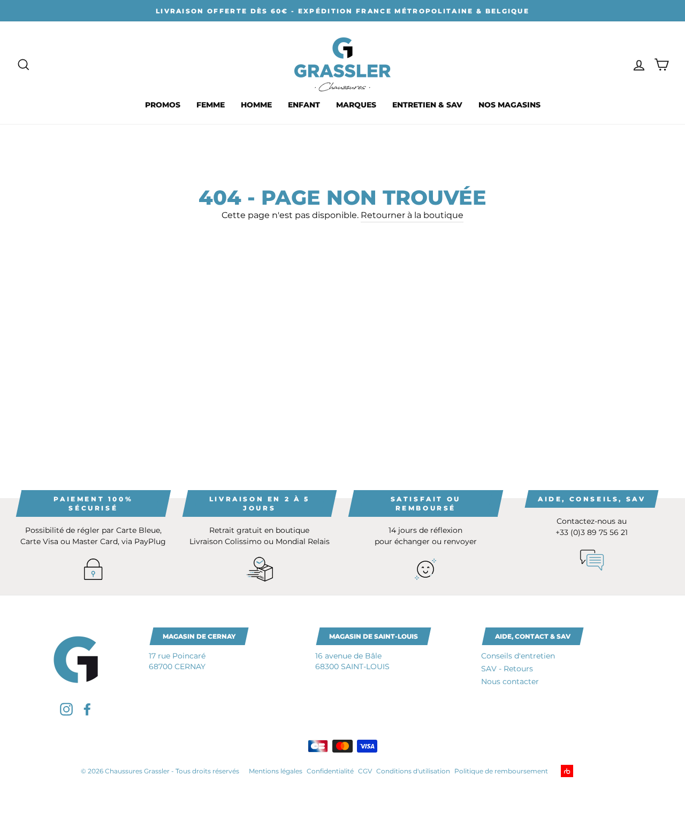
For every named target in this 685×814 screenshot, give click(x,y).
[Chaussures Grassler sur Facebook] (87, 709)
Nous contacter (510, 681)
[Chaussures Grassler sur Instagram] (66, 709)
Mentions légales (275, 771)
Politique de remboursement (501, 771)
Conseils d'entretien (518, 656)
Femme (210, 105)
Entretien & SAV (427, 105)
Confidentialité (330, 771)
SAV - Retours (507, 668)
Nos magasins (509, 105)
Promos (162, 105)
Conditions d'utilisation (413, 771)
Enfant (304, 105)
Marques (356, 105)
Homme (256, 105)
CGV (365, 771)
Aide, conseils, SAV (591, 499)
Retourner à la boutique (412, 215)
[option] (342, 10)
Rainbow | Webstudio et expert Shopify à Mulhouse (583, 771)
